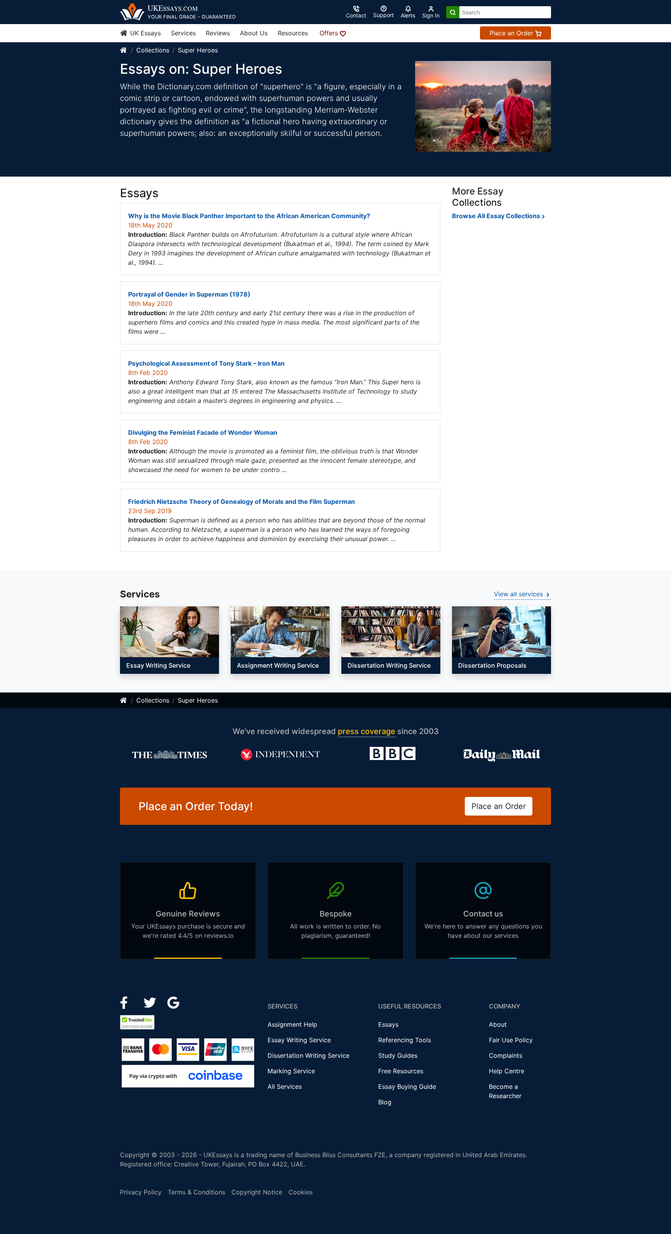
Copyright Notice (256, 1192)
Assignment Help (292, 1024)
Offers (330, 33)
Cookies (301, 1192)
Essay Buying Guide (407, 1086)
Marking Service (291, 1071)
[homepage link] (124, 50)
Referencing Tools (404, 1040)
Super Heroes (198, 50)
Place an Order (512, 33)
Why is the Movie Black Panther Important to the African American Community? (249, 216)
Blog (384, 1102)
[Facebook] (127, 1002)
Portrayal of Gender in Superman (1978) (189, 294)
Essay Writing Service (299, 1040)
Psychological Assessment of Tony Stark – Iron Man (206, 363)
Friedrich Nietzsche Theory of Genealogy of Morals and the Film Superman (241, 501)
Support (383, 15)
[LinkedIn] (151, 1002)
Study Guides (397, 1055)
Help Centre (506, 1071)
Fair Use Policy (511, 1040)
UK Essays (144, 33)
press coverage (366, 731)
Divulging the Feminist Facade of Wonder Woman (202, 432)
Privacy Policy (141, 1192)
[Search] (452, 12)
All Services (285, 1086)
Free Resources (400, 1071)
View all (518, 594)
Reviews (218, 33)
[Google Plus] (173, 1002)
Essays (388, 1024)
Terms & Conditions (196, 1192)
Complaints (505, 1055)
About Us (254, 33)
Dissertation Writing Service (308, 1055)
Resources (293, 33)
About (498, 1024)
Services (183, 33)
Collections (152, 50)
